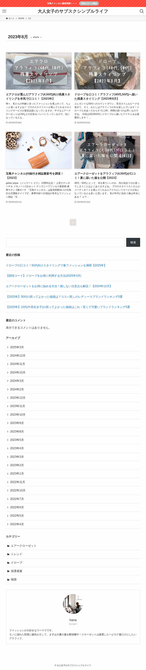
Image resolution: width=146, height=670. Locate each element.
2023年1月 (17, 473)
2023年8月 (17, 431)
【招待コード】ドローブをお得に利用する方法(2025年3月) (43, 275)
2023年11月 (17, 406)
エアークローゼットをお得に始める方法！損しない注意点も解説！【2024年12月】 (59, 286)
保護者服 (16, 571)
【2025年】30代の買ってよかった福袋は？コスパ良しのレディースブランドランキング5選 (64, 296)
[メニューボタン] (4, 11)
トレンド (16, 554)
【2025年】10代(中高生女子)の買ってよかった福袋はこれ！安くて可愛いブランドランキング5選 (68, 306)
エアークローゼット (23, 545)
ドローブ (16, 562)
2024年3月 (17, 380)
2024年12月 (17, 355)
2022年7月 (17, 498)
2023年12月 (17, 397)
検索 (133, 242)
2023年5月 (17, 439)
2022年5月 (17, 515)
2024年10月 (17, 372)
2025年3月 (17, 347)
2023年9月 (17, 422)
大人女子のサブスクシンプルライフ (73, 11)
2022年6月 (17, 507)
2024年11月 (17, 363)
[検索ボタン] (141, 11)
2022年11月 (17, 482)
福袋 (14, 579)
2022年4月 (17, 524)
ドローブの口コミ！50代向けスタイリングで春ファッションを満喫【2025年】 (56, 265)
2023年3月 (17, 456)
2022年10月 (17, 490)
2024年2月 (17, 389)
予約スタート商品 (89, 3)
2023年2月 (17, 465)
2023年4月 (17, 448)
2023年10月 (17, 414)
